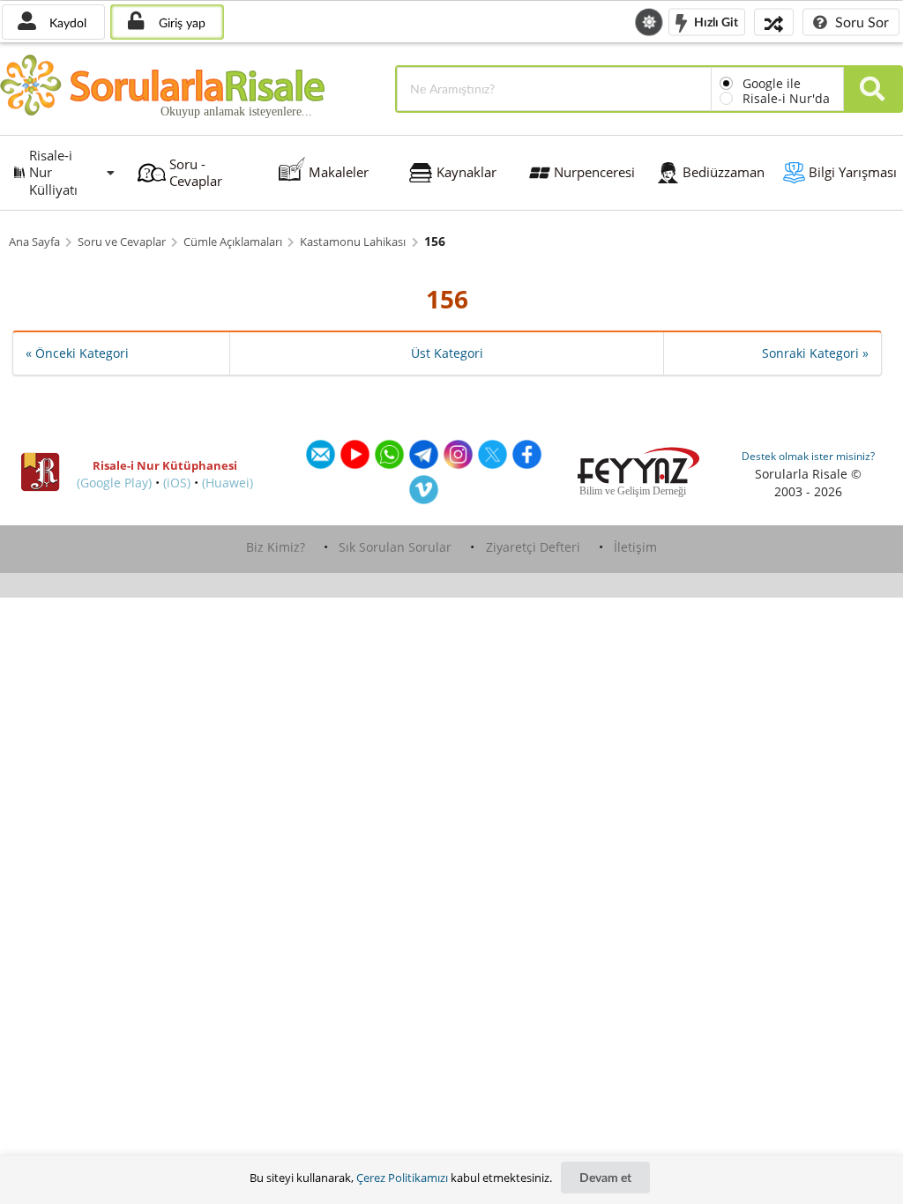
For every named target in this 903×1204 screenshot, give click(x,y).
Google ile (772, 83)
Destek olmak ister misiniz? (808, 456)
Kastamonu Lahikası (353, 241)
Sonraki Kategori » (815, 353)
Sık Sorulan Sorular (395, 547)
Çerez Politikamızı (402, 1177)
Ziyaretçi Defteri (533, 547)
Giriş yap (180, 22)
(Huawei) (227, 482)
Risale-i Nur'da (786, 98)
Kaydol (66, 22)
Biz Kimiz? (275, 547)
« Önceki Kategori (77, 353)
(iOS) (176, 482)
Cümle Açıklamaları (232, 241)
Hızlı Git (714, 20)
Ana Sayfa (34, 241)
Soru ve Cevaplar (122, 241)
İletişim (635, 547)
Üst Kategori (447, 353)
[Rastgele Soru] (774, 21)
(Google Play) (114, 482)
